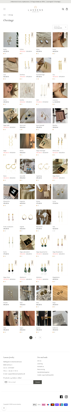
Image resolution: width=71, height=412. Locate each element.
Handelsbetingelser (43, 372)
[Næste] (40, 338)
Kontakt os (40, 366)
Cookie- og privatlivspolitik (45, 375)
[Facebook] (61, 396)
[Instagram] (66, 396)
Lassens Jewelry (17, 404)
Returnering (41, 369)
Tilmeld (37, 382)
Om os (39, 361)
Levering (40, 364)
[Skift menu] (4, 9)
